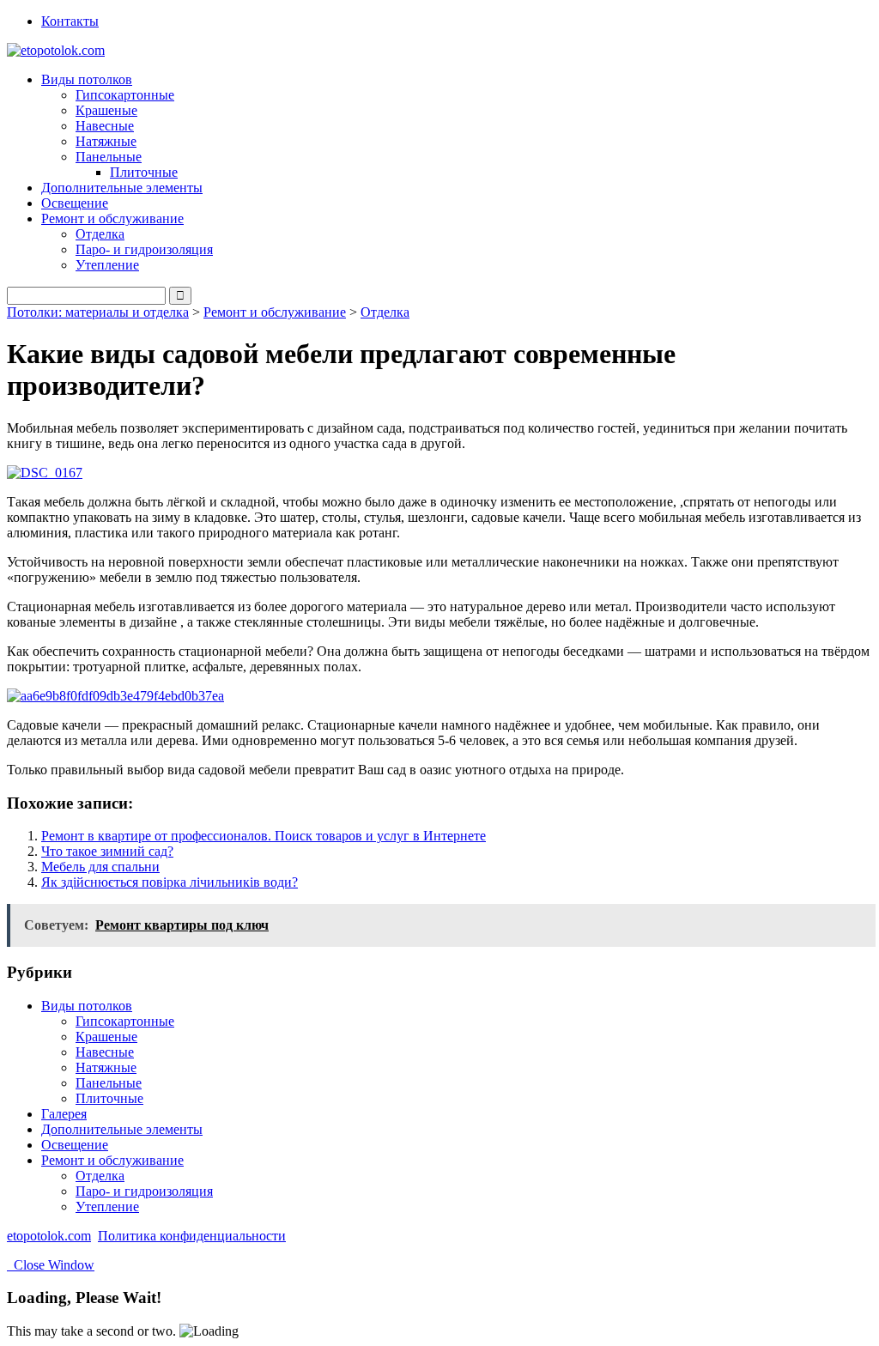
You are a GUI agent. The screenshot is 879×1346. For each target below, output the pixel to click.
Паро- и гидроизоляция (144, 249)
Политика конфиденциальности (192, 1235)
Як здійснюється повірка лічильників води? (169, 882)
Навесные (105, 125)
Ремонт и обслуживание (274, 312)
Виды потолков (86, 1005)
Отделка (100, 234)
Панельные (109, 1083)
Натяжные (106, 141)
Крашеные (106, 110)
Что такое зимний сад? (107, 851)
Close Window (50, 1265)
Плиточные (144, 172)
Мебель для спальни (100, 866)
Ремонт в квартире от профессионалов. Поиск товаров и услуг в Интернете (263, 835)
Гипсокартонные (125, 95)
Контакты (70, 21)
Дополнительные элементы (122, 187)
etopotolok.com (49, 1235)
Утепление (107, 265)
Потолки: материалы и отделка (98, 312)
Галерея (64, 1114)
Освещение (74, 203)
